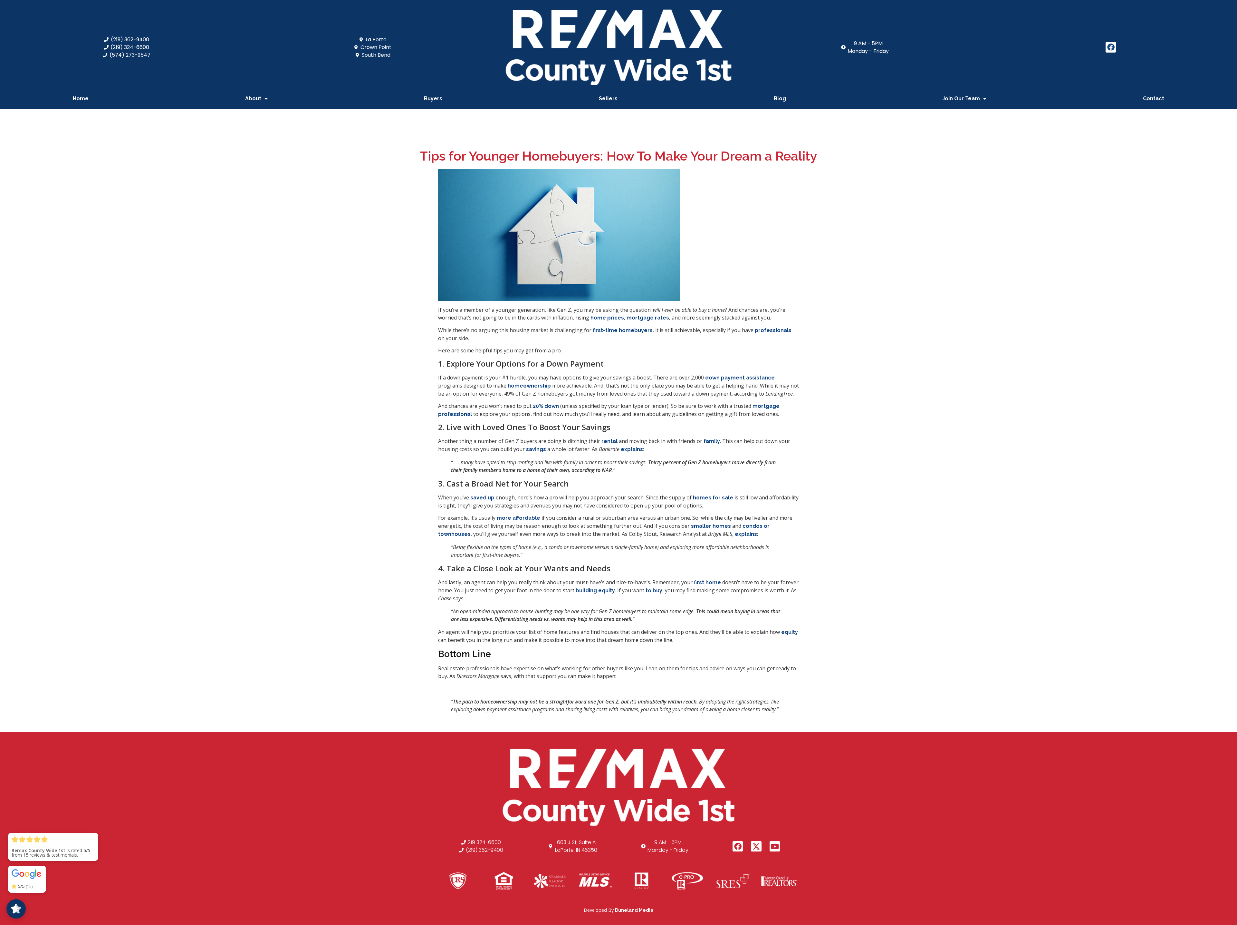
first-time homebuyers (623, 330)
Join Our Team (961, 98)
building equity (595, 590)
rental (609, 441)
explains (632, 449)
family (712, 441)
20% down (546, 406)
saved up (482, 498)
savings (536, 449)
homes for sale (713, 498)
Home (81, 98)
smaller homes (711, 526)
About (253, 98)
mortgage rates (648, 318)
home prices (607, 318)
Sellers (608, 98)
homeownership (529, 386)
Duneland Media (634, 910)
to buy (654, 590)
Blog (780, 98)
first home (707, 582)
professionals (773, 330)
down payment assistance (740, 378)
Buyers (433, 98)
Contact (1153, 98)
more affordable (518, 518)
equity (789, 632)
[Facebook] (1111, 47)
